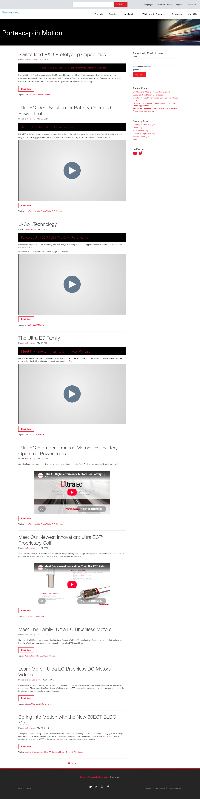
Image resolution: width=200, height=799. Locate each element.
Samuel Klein (32, 59)
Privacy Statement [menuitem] (175, 788)
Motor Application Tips (144, 124)
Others (27, 704)
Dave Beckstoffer (34, 680)
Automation (29, 656)
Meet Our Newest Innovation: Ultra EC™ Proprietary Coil (61, 540)
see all (135, 139)
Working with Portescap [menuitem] (153, 14)
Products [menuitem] (98, 14)
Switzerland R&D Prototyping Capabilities (62, 54)
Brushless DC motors (41, 94)
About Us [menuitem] (192, 14)
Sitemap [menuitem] (148, 788)
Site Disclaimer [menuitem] (160, 788)
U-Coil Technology (37, 224)
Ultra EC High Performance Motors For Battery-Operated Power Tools (68, 450)
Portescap (31, 119)
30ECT (105, 736)
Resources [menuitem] (176, 14)
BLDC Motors (57, 211)
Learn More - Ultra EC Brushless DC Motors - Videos (66, 671)
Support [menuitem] (179, 4)
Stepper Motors (141, 136)
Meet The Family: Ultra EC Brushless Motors (64, 629)
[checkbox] (156, 69)
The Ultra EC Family (39, 338)
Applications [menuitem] (130, 14)
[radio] (156, 69)
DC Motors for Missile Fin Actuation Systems (151, 92)
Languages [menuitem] (148, 4)
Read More (26, 88)
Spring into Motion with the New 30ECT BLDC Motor (67, 720)
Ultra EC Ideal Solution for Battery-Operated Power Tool (64, 110)
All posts (72, 763)
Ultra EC (28, 94)
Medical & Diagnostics (34, 752)
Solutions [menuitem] (113, 14)
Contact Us (115, 777)
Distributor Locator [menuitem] (165, 4)
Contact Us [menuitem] (191, 4)
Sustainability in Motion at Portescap (148, 95)
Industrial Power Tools (42, 211)
